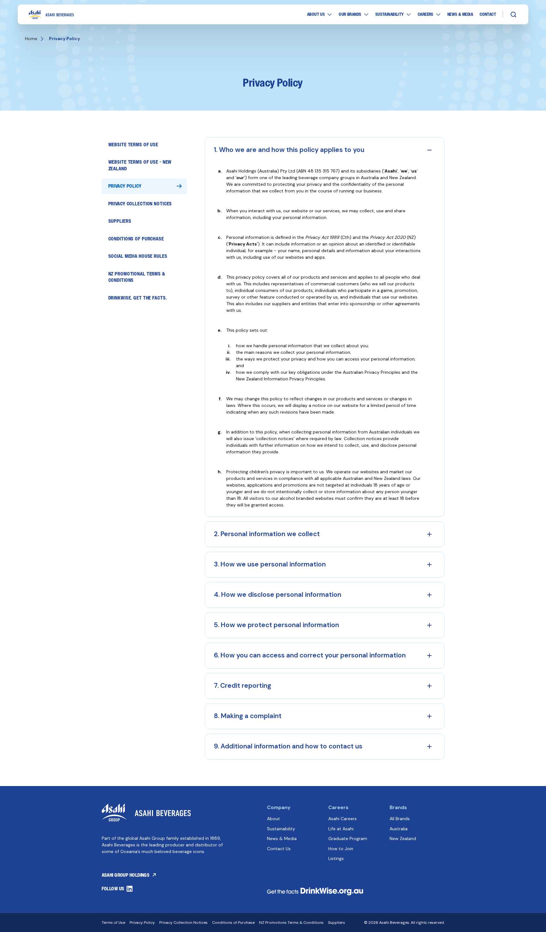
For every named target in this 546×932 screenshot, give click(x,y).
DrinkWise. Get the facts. (137, 298)
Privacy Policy (125, 186)
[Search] (513, 14)
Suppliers (119, 221)
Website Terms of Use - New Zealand (140, 165)
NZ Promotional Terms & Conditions (136, 277)
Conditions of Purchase (136, 239)
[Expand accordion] (429, 534)
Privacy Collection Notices (140, 204)
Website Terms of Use (133, 145)
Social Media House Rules (137, 256)
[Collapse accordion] (429, 150)
